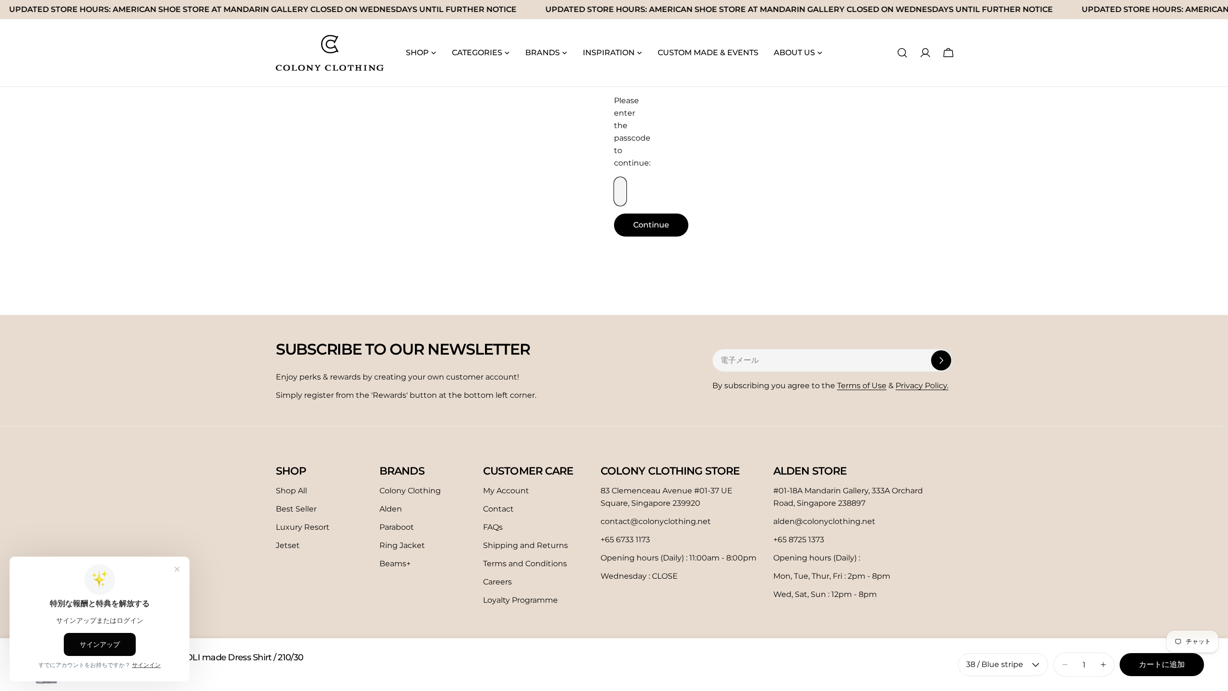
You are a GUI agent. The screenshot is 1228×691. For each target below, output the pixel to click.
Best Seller (296, 508)
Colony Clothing (410, 490)
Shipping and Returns (525, 545)
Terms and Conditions (525, 563)
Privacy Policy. (922, 385)
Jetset (288, 545)
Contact (498, 508)
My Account (506, 490)
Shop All (291, 490)
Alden (390, 508)
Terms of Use (861, 385)
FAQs (493, 527)
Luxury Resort (303, 527)
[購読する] (941, 360)
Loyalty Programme (520, 600)
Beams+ (395, 563)
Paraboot (396, 527)
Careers (497, 581)
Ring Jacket (402, 545)
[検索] (902, 52)
